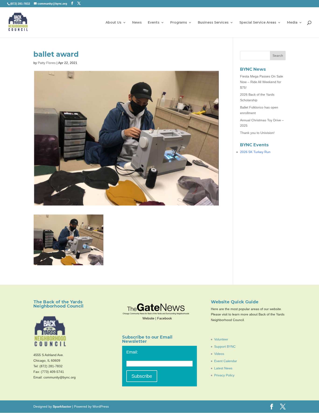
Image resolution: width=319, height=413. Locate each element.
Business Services (213, 22)
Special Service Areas (257, 22)
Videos (219, 354)
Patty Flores (47, 63)
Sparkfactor (62, 406)
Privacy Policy (224, 375)
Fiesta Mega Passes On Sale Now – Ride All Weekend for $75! (261, 81)
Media (292, 22)
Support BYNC (225, 346)
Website (148, 318)
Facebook (164, 318)
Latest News (223, 368)
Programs (178, 22)
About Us (113, 22)
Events (154, 22)
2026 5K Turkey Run (255, 152)
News (137, 22)
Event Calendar (225, 361)
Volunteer (221, 339)
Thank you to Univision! (257, 133)
